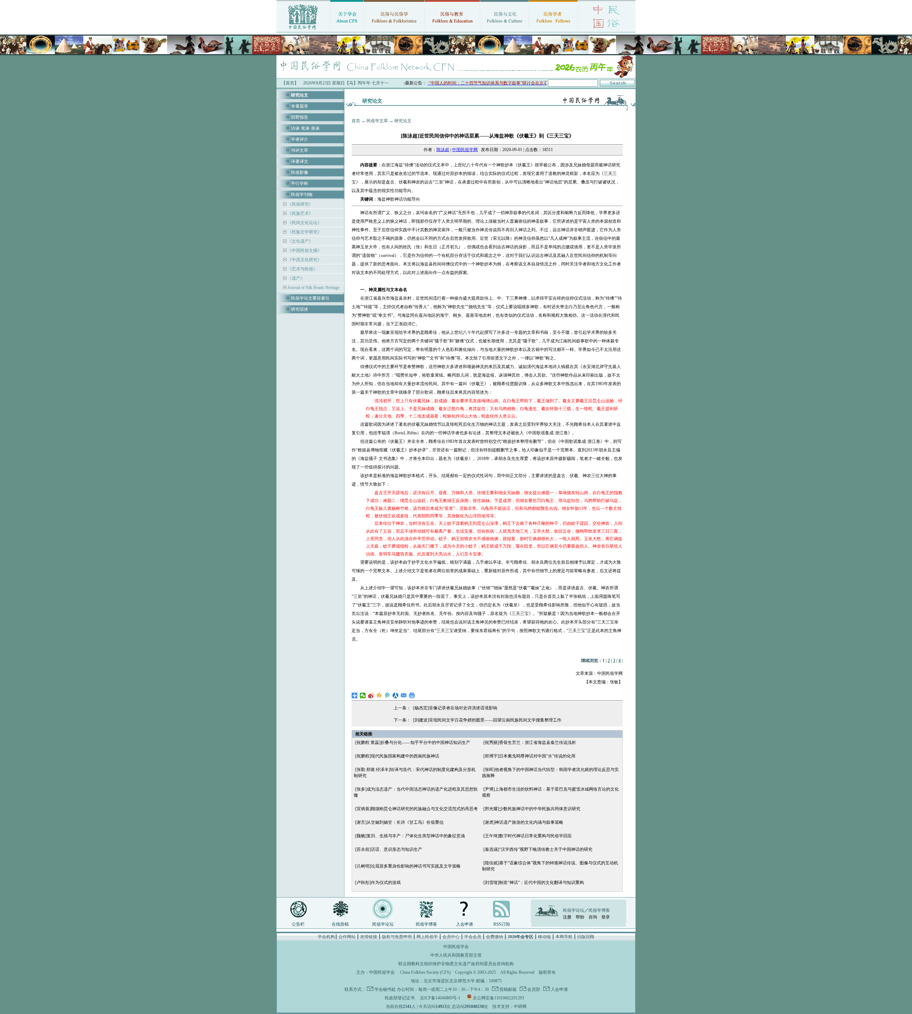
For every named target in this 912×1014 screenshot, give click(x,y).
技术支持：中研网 (509, 1006)
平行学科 (299, 183)
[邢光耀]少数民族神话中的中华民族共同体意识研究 (531, 808)
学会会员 (472, 936)
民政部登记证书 (400, 997)
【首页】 (290, 83)
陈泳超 (442, 149)
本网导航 (563, 936)
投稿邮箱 (507, 989)
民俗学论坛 (383, 924)
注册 (567, 917)
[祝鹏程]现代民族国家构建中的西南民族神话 (397, 756)
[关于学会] (346, 30)
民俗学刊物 (301, 194)
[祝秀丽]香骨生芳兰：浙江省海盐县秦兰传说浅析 (529, 742)
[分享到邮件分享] (404, 695)
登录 (605, 917)
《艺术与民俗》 (301, 269)
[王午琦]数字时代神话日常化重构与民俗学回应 (527, 835)
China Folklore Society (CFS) (425, 972)
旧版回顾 (585, 936)
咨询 (593, 917)
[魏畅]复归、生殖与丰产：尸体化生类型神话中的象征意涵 (410, 835)
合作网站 (347, 936)
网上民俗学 (427, 936)
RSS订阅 (501, 924)
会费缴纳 (494, 936)
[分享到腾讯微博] (387, 695)
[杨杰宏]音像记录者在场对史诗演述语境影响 (455, 707)
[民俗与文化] (504, 30)
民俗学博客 (426, 924)
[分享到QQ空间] (379, 695)
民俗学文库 (377, 120)
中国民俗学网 (465, 149)
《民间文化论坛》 (304, 222)
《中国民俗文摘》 (304, 250)
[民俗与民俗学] (394, 30)
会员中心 (451, 936)
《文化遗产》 (299, 241)
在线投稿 (340, 924)
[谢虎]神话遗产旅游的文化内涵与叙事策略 (523, 822)
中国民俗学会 (382, 972)
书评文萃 (299, 150)
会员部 (533, 989)
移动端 (544, 936)
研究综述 (299, 309)
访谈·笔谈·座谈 (305, 128)
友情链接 (368, 936)
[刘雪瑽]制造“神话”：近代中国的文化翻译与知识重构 (533, 882)
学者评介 (299, 139)
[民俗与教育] (452, 30)
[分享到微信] (363, 695)
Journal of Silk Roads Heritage (313, 287)
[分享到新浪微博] (371, 695)
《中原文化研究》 (304, 259)
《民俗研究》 (299, 204)
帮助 (580, 917)
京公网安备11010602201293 (498, 997)
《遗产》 (295, 278)
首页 (356, 120)
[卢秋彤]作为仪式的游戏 (378, 882)
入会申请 (464, 924)
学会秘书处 (385, 989)
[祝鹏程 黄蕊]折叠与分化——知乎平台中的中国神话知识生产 (412, 742)
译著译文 (299, 161)
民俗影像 (299, 172)
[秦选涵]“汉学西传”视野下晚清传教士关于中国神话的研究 (537, 849)
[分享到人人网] (396, 695)
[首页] (303, 30)
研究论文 (402, 120)
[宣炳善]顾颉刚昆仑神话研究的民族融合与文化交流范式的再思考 (416, 808)
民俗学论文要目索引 (310, 298)
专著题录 (299, 106)
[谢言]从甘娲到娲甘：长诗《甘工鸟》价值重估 (399, 822)
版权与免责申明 (397, 936)
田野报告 (299, 117)
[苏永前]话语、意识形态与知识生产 (388, 849)
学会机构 (326, 936)
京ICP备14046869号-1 (440, 997)
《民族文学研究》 (304, 231)
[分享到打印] (412, 695)
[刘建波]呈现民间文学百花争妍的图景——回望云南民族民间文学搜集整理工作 (487, 720)
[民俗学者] (553, 30)
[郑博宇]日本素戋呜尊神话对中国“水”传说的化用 (529, 756)
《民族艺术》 (299, 213)
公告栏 (298, 924)
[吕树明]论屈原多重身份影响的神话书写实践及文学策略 (408, 866)
